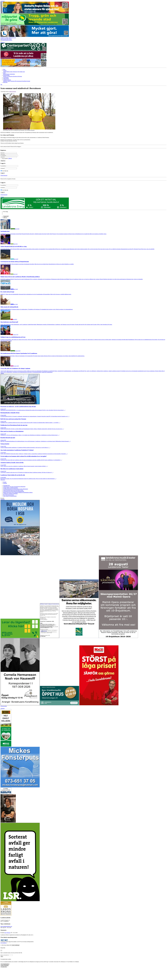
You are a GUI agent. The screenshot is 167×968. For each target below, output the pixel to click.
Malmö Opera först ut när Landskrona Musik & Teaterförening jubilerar (18, 492)
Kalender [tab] (5, 483)
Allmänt (5, 71)
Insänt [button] (4, 72)
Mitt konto (5, 82)
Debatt (4, 74)
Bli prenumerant (18, 81)
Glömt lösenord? (4, 175)
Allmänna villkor (6, 81)
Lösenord (2, 157)
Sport (24, 71)
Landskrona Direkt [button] (7, 79)
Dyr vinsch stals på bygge (8, 494)
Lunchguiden (6, 77)
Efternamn (3, 154)
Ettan (4, 69)
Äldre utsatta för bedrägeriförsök (10, 496)
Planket (7, 74)
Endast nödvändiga (4, 965)
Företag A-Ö (6, 76)
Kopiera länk (6, 216)
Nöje (18, 71)
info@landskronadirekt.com (6, 926)
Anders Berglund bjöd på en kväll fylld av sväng (13, 490)
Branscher (11, 76)
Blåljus (8, 71)
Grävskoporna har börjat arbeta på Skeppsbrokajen (13, 491)
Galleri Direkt (6, 78)
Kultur (11, 71)
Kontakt (28, 81)
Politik (21, 71)
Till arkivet (3, 479)
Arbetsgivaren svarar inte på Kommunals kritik (14, 486)
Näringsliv (15, 71)
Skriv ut (5, 217)
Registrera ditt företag (17, 76)
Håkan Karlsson (12, 91)
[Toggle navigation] (1, 41)
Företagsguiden (4, 706)
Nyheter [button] (4, 70)
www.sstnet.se (3, 942)
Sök (2, 956)
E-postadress (3, 155)
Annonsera (12, 81)
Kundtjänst (24, 81)
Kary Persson (7, 932)
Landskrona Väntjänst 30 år (10, 493)
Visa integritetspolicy (5, 964)
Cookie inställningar (15, 945)
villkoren (10, 158)
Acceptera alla (3, 966)
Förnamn (2, 152)
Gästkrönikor (12, 74)
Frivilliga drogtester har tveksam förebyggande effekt (15, 488)
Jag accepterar (7, 158)
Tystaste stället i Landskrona (10, 487)
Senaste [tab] (4, 482)
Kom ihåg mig (5, 170)
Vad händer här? (6, 485)
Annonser (3, 1)
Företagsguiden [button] (6, 75)
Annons (2, 196)
